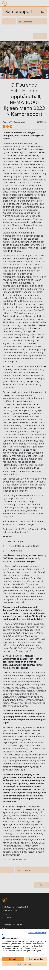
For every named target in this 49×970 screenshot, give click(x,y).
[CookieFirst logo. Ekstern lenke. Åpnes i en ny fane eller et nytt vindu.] (3, 935)
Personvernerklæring (37, 932)
